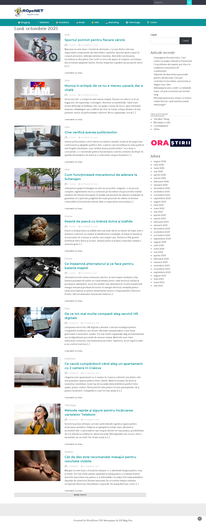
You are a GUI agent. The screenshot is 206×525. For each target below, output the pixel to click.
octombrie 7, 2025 (91, 466)
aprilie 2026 (160, 175)
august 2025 (160, 201)
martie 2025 (160, 218)
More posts (80, 495)
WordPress (92, 520)
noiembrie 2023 (162, 265)
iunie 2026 (159, 168)
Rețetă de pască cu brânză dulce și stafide (99, 221)
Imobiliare (70, 358)
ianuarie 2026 (161, 185)
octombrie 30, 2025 (89, 45)
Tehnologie (70, 405)
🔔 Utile (95, 22)
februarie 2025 (161, 222)
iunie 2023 (159, 282)
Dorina (72, 45)
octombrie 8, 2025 (91, 323)
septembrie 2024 (162, 238)
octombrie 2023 (162, 269)
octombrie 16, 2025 (89, 227)
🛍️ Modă (80, 22)
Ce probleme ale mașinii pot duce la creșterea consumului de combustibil (172, 67)
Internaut (73, 323)
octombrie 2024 (162, 235)
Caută (154, 35)
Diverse (68, 216)
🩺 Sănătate (43, 22)
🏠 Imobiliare (62, 22)
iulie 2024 (159, 245)
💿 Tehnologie (133, 22)
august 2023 (160, 275)
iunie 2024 (159, 249)
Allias (156, 129)
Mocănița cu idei (162, 122)
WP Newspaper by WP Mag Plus (115, 520)
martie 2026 (160, 178)
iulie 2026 (159, 165)
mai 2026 (158, 171)
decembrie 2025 (162, 188)
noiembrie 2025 (162, 191)
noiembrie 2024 (162, 232)
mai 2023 (158, 285)
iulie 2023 (159, 279)
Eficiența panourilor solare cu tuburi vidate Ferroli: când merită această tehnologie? (172, 101)
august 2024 (160, 242)
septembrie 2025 (162, 198)
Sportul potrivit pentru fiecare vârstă (95, 40)
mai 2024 (158, 252)
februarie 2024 (161, 259)
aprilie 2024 (160, 255)
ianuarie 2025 (161, 225)
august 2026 (160, 161)
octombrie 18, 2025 (89, 184)
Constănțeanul (161, 126)
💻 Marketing (112, 22)
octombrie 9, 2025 (88, 273)
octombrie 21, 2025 (89, 137)
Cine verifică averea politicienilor (91, 132)
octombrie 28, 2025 (89, 95)
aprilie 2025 (160, 215)
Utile (67, 35)
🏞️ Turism (152, 22)
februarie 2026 (161, 181)
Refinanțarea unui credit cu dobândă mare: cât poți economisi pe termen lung (172, 91)
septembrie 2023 (162, 272)
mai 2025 (158, 212)
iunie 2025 (159, 208)
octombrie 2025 (162, 195)
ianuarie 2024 (160, 262)
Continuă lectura (74, 73)
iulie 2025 (159, 205)
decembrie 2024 (162, 228)
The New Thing (161, 119)
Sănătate (69, 452)
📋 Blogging (24, 22)
